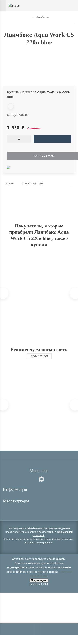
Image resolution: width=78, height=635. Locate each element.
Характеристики (32, 183)
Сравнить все (39, 356)
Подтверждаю (39, 580)
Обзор (9, 183)
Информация (15, 489)
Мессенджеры (16, 501)
